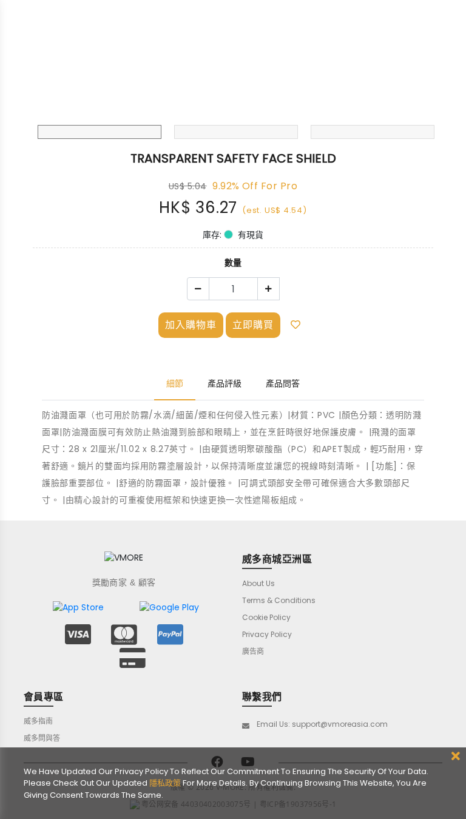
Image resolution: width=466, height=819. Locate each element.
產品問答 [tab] (283, 383)
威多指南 (38, 721)
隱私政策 (165, 783)
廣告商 (253, 651)
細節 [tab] (174, 383)
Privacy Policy (267, 634)
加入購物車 (191, 325)
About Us (258, 583)
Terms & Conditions (279, 600)
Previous (39, 116)
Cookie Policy (266, 617)
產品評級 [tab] (224, 383)
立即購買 (253, 325)
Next (426, 116)
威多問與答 (42, 738)
